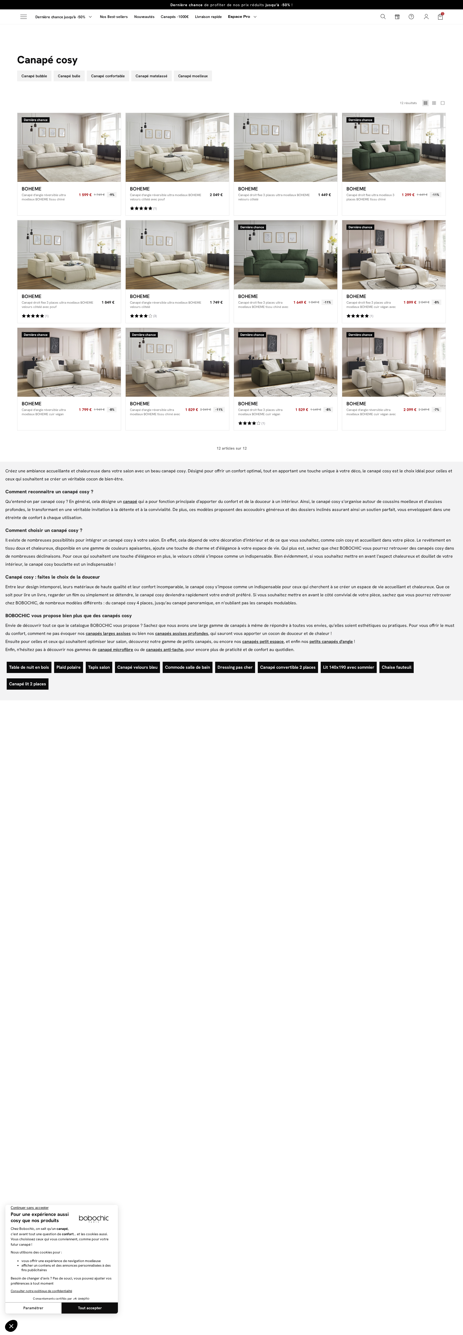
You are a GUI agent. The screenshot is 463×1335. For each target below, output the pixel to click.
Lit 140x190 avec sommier (348, 667)
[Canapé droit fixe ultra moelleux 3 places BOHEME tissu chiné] (394, 147)
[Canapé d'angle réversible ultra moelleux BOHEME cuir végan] (69, 362)
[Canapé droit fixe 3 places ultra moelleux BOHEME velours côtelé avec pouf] (69, 254)
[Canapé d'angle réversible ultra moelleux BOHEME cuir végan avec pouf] (394, 362)
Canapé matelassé (151, 75)
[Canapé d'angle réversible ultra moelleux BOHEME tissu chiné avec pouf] (177, 362)
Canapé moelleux (193, 75)
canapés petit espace (263, 641)
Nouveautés (144, 16)
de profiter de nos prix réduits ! (231, 4)
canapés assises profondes (181, 633)
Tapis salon (99, 667)
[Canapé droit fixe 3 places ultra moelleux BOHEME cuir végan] (285, 362)
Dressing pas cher (235, 667)
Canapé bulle (69, 75)
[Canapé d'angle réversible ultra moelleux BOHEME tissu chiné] (69, 147)
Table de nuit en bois (29, 667)
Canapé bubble (34, 75)
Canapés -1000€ (175, 16)
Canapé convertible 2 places (288, 667)
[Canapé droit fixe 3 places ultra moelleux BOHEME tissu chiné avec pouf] (285, 254)
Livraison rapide (208, 16)
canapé (130, 501)
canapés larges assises (108, 633)
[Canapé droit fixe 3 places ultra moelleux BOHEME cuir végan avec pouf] (394, 254)
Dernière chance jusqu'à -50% (60, 16)
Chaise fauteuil (396, 667)
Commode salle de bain (187, 667)
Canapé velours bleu (137, 667)
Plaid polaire (69, 667)
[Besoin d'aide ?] (411, 16)
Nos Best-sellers (114, 16)
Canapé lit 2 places (27, 684)
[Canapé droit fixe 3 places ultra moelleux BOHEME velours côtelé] (285, 147)
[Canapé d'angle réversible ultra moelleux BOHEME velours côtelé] (177, 254)
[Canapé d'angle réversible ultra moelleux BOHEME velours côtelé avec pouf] (177, 147)
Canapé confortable (108, 75)
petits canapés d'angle (331, 641)
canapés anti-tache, (165, 649)
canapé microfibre (115, 649)
